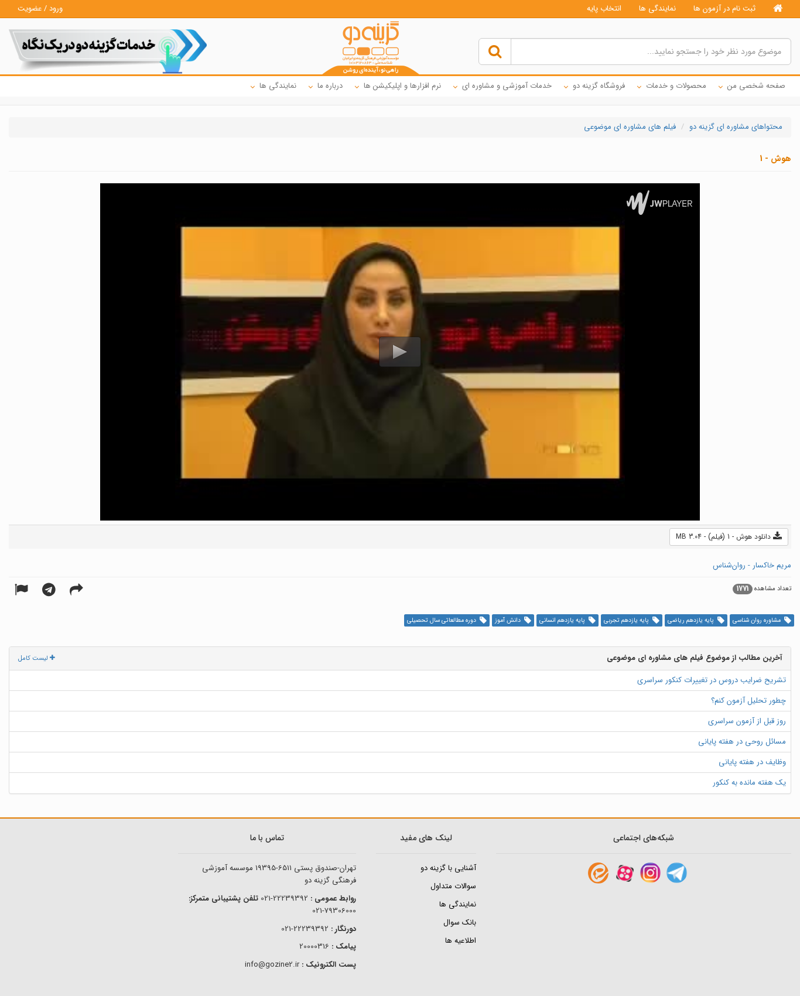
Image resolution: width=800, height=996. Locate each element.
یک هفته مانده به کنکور (749, 782)
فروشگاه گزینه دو (599, 86)
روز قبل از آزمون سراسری (747, 721)
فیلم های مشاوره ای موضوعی (630, 127)
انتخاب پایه (604, 8)
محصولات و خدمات (676, 86)
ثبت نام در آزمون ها (724, 8)
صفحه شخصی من (756, 86)
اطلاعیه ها (460, 941)
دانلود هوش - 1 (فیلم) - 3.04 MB (724, 536)
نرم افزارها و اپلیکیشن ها (402, 86)
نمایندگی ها (657, 8)
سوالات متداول (453, 886)
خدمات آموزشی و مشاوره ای (507, 86)
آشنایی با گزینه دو (448, 868)
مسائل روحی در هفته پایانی (742, 741)
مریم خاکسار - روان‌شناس (752, 565)
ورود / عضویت (40, 8)
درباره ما (330, 86)
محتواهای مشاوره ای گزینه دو (735, 127)
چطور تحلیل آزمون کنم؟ (748, 700)
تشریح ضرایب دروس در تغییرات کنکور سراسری (711, 680)
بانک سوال (459, 922)
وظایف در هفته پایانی (752, 762)
